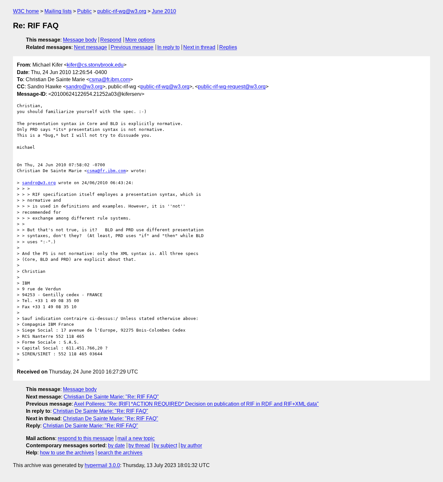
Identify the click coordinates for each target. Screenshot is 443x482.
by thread (139, 445)
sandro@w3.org (84, 86)
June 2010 (164, 11)
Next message (90, 47)
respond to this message (86, 438)
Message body (80, 40)
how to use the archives (67, 452)
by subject (165, 445)
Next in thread (199, 47)
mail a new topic (136, 438)
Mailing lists (58, 11)
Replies (228, 47)
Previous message (132, 47)
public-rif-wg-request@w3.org (232, 86)
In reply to (168, 47)
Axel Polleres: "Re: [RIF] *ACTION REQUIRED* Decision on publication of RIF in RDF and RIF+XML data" (196, 404)
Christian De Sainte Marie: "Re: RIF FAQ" (111, 397)
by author (191, 445)
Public (84, 11)
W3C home (26, 11)
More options (140, 40)
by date (116, 445)
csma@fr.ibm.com (109, 79)
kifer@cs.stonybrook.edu (95, 65)
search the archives (120, 452)
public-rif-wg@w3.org (121, 11)
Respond (110, 40)
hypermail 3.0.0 (102, 465)
